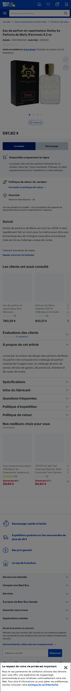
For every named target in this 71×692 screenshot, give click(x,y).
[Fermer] (65, 667)
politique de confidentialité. (43, 684)
